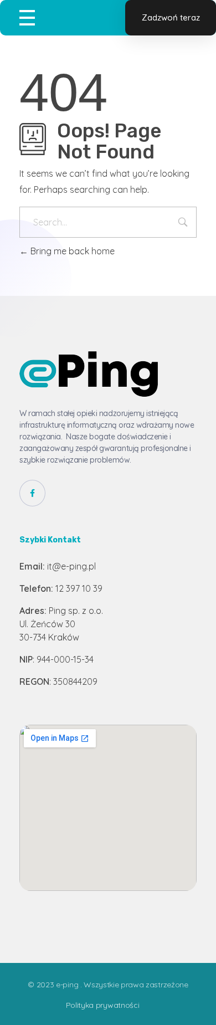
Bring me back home (71, 251)
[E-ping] (88, 374)
